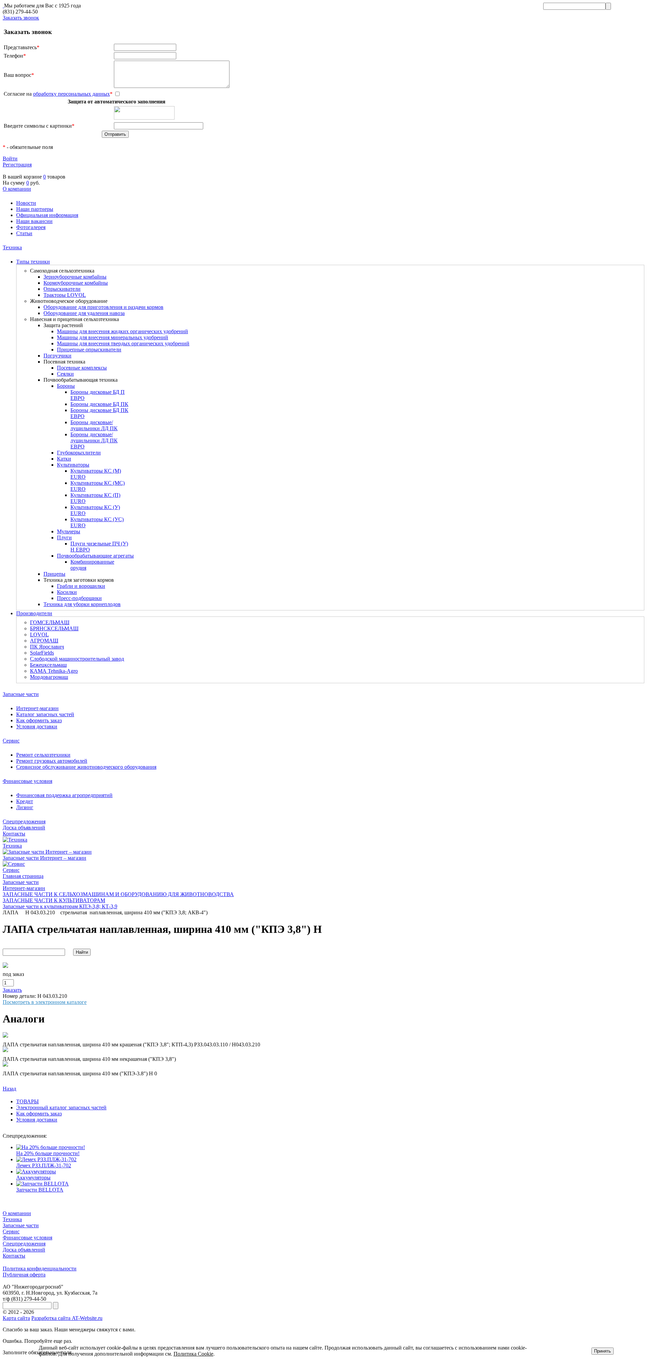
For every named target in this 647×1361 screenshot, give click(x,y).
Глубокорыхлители (79, 452)
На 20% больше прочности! (48, 1153)
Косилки (67, 592)
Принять (602, 1351)
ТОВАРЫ (27, 1101)
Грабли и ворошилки (81, 586)
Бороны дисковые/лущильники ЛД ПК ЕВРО (94, 440)
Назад (9, 1088)
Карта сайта (16, 1318)
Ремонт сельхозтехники (43, 755)
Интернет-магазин (37, 708)
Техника (12, 247)
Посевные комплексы (82, 368)
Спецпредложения (24, 821)
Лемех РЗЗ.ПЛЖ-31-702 (43, 1165)
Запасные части (21, 694)
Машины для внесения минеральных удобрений (112, 337)
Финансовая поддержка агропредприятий (64, 795)
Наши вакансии (34, 221)
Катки (64, 459)
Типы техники (33, 261)
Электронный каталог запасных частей (61, 1107)
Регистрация (17, 164)
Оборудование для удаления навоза (84, 313)
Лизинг (24, 807)
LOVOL (39, 634)
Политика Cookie (193, 1354)
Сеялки (65, 374)
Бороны (66, 386)
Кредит (24, 801)
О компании (17, 189)
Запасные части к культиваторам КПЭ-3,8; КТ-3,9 (60, 906)
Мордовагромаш (49, 677)
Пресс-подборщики (79, 598)
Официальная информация (47, 215)
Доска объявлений (24, 827)
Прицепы (54, 574)
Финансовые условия (27, 781)
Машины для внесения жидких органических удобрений (122, 331)
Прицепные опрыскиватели (89, 349)
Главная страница (23, 876)
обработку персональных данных (71, 94)
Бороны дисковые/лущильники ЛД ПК (94, 425)
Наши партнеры (34, 209)
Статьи (24, 233)
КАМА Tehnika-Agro (54, 671)
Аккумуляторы (33, 1177)
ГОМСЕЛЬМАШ (49, 622)
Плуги (64, 537)
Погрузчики (57, 355)
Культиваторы (73, 465)
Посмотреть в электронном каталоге (45, 1002)
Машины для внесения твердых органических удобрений (123, 343)
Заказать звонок (21, 18)
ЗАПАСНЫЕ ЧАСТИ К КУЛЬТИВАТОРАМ (54, 900)
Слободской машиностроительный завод (77, 659)
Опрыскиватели (62, 289)
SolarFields (42, 653)
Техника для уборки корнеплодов (82, 604)
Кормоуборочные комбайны (75, 283)
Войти (10, 158)
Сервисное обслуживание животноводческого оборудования (86, 767)
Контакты (14, 833)
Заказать (12, 990)
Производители (34, 613)
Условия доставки (36, 726)
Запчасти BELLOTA (39, 1190)
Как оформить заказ (39, 720)
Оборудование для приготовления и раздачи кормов (103, 307)
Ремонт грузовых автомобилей (51, 761)
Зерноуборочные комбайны (74, 277)
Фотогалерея (30, 227)
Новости (26, 203)
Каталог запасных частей (45, 714)
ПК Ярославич (47, 647)
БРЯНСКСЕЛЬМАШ (54, 628)
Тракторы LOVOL (64, 295)
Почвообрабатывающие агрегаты (95, 556)
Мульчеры (68, 531)
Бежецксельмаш (48, 665)
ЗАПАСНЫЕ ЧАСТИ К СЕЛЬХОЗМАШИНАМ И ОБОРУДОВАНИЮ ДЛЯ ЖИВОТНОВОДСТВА (118, 894)
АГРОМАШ (44, 640)
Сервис (11, 740)
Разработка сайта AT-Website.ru (66, 1318)
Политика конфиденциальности (39, 1268)
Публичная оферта (24, 1274)
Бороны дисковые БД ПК (99, 404)
